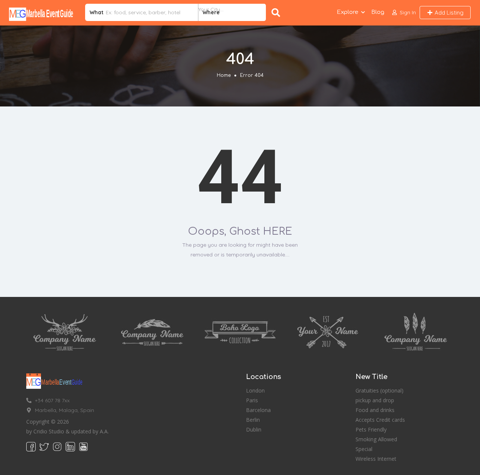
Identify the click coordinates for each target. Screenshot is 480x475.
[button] (404, 12)
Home (224, 75)
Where (211, 12)
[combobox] (232, 12)
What (97, 12)
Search (277, 12)
